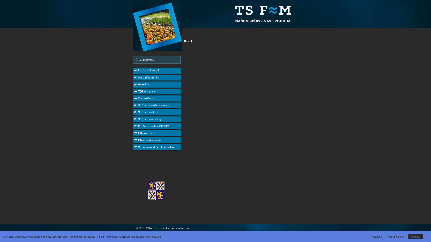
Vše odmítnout (396, 236)
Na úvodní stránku (149, 70)
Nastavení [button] (377, 236)
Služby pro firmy (148, 112)
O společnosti (146, 98)
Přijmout (415, 236)
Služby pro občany (149, 119)
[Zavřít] (427, 236)
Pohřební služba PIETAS (153, 126)
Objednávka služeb (150, 140)
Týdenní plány (147, 91)
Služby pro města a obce (153, 105)
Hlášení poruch (147, 133)
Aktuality (143, 84)
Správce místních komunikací (157, 147)
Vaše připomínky (148, 77)
